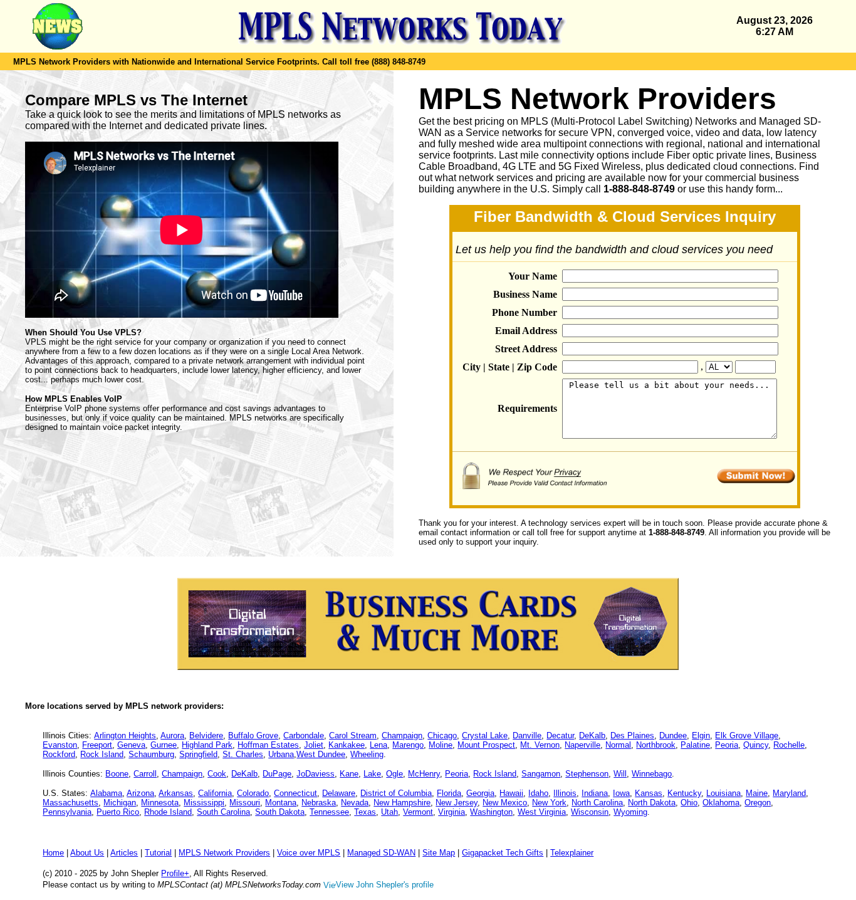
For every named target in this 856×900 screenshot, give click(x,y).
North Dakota (652, 802)
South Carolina (223, 812)
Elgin (701, 735)
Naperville (582, 745)
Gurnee (163, 745)
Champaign (402, 735)
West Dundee (320, 754)
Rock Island (101, 754)
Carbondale (303, 735)
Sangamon (540, 773)
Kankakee (346, 745)
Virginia (451, 812)
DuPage (277, 773)
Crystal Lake (485, 735)
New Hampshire (402, 802)
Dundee (673, 735)
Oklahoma (720, 802)
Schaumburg (151, 754)
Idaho (538, 793)
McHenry (424, 773)
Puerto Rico (118, 812)
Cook (216, 773)
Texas (365, 812)
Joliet (313, 745)
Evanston (60, 745)
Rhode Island (168, 812)
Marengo (408, 745)
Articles (124, 852)
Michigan (119, 802)
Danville (527, 735)
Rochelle (789, 745)
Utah (389, 812)
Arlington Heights (125, 735)
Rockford (59, 754)
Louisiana (723, 793)
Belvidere (206, 735)
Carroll (145, 773)
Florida (449, 793)
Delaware (338, 793)
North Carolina (597, 802)
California (215, 793)
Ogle (394, 773)
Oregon (757, 802)
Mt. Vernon (540, 745)
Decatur (560, 735)
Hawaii (511, 793)
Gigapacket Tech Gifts (502, 852)
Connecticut (295, 793)
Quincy (755, 745)
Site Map (438, 852)
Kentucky (684, 793)
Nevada (354, 802)
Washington (491, 812)
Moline (440, 745)
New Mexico (505, 802)
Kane (349, 773)
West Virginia (542, 812)
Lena (378, 745)
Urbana (281, 754)
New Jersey (457, 802)
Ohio (689, 802)
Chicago (442, 735)
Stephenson (586, 773)
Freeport (97, 745)
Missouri (244, 802)
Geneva (131, 745)
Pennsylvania (67, 812)
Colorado (253, 793)
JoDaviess (315, 773)
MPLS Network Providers (224, 852)
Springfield (198, 754)
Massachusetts (70, 802)
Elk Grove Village (746, 735)
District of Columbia (396, 793)
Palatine (695, 745)
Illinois (565, 793)
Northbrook (656, 745)
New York (549, 802)
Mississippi (204, 802)
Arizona (140, 793)
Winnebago (652, 773)
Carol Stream (353, 735)
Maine (757, 793)
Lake (372, 773)
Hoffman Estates (268, 745)
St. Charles (242, 754)
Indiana (595, 793)
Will (620, 773)
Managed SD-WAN (381, 852)
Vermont (418, 812)
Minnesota (160, 802)
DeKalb (592, 735)
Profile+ (175, 873)
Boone (116, 773)
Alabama (106, 793)
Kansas (648, 793)
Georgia (480, 793)
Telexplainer (571, 852)
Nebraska (318, 802)
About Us (87, 852)
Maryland (789, 793)
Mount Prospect (486, 745)
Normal (618, 745)
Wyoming (630, 812)
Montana (280, 802)
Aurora (172, 735)
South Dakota (280, 812)
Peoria (726, 745)
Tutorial (158, 852)
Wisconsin (589, 812)
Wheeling (367, 754)
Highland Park (207, 745)
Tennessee (329, 812)
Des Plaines (632, 735)
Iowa (621, 793)
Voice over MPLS (308, 852)
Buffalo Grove (253, 735)
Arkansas (176, 793)
